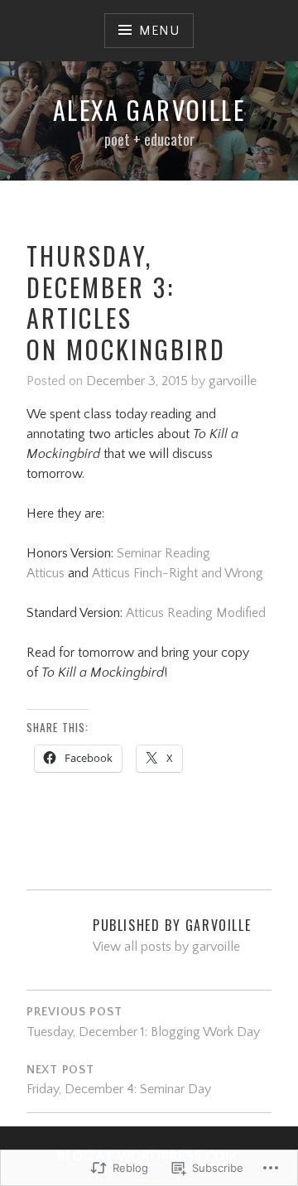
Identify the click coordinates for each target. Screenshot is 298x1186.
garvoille (233, 381)
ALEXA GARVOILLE (149, 109)
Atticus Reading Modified (196, 612)
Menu (159, 30)
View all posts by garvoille (166, 946)
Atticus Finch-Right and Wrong (177, 573)
